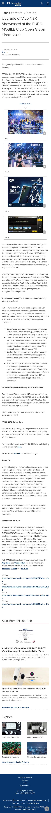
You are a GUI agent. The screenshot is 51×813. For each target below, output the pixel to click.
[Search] (48, 3)
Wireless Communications (36, 757)
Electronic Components (10, 757)
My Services (24, 785)
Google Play (19, 562)
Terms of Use (7, 800)
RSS (23, 803)
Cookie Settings (33, 803)
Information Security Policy (37, 800)
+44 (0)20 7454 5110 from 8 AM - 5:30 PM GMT (25, 792)
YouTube (24, 568)
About (25, 783)
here (19, 446)
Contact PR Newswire (25, 777)
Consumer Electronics (35, 737)
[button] (25, 122)
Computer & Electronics (10, 737)
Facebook (6, 568)
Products (25, 780)
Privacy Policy (20, 800)
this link (17, 453)
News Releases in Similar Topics (14, 762)
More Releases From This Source (14, 707)
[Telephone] (42, 3)
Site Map (15, 803)
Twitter (14, 568)
